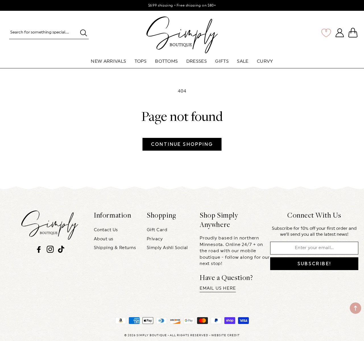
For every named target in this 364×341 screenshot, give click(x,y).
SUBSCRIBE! (314, 263)
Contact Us (106, 230)
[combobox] (49, 33)
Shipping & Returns (115, 248)
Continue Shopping (182, 144)
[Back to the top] (355, 308)
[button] (354, 33)
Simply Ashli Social (167, 248)
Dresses (196, 61)
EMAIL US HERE (218, 288)
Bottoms (166, 61)
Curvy (265, 61)
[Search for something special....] (83, 33)
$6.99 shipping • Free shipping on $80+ (182, 5)
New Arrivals (108, 61)
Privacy (155, 239)
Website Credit (225, 335)
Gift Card (157, 230)
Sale (242, 61)
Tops (141, 61)
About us (103, 239)
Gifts (222, 61)
